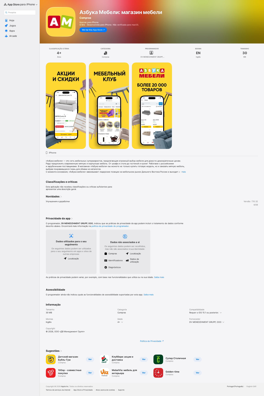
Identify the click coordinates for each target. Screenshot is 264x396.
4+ (118, 322)
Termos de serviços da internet (58, 390)
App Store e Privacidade (83, 390)
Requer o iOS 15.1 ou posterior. (204, 312)
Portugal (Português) (235, 386)
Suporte (121, 390)
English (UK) (251, 386)
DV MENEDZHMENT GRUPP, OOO (205, 322)
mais (184, 172)
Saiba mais (159, 277)
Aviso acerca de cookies (105, 390)
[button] (20, 20)
